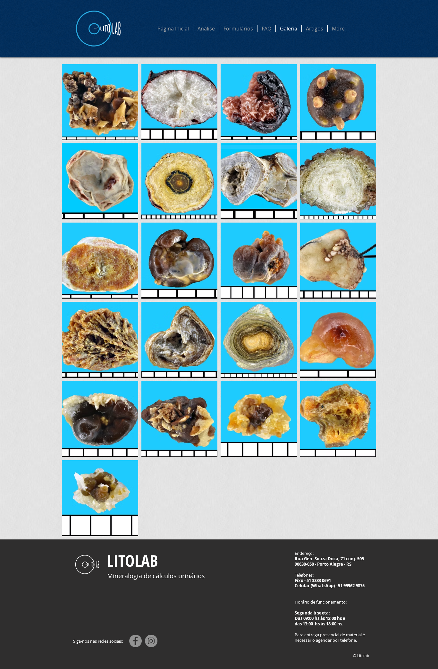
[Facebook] (135, 641)
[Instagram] (151, 641)
